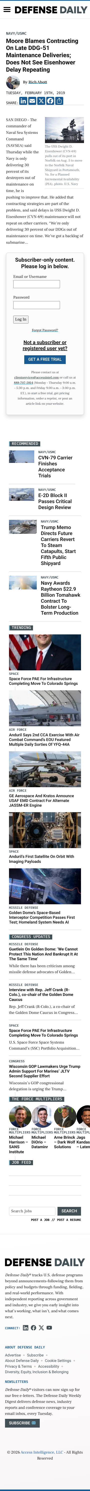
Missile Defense (23, 908)
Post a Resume (69, 1220)
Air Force (17, 730)
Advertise (13, 1355)
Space (14, 674)
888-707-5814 (23, 383)
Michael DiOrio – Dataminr (40, 1142)
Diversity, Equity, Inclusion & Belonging (36, 1372)
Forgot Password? (45, 330)
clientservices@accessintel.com (36, 378)
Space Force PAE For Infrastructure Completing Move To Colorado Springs (43, 681)
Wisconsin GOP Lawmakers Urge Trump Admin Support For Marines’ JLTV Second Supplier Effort (44, 1071)
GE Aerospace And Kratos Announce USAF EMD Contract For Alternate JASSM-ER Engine (41, 800)
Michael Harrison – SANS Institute (18, 1144)
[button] (7, 9)
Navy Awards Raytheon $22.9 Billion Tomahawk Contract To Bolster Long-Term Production (60, 598)
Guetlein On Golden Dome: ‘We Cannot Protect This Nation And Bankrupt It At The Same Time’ (43, 954)
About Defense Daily (22, 1360)
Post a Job (40, 1220)
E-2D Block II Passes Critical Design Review (55, 501)
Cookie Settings (58, 1360)
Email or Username (30, 276)
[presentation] (20, 1116)
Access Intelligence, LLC (41, 1452)
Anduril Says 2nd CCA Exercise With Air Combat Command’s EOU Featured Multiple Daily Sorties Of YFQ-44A (44, 740)
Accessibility (48, 1366)
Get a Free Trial (45, 359)
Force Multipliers (19, 1131)
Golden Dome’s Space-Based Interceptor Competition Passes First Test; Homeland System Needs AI (42, 917)
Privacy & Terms (18, 1366)
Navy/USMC (16, 33)
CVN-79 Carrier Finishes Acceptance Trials (55, 467)
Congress (16, 1061)
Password (21, 297)
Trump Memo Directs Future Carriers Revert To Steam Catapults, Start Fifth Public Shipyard (58, 545)
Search (69, 1211)
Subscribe (35, 1355)
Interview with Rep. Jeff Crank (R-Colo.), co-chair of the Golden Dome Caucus (41, 994)
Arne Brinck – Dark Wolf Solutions (64, 1142)
